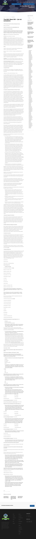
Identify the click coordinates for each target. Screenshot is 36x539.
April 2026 (30, 53)
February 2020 (30, 98)
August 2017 (30, 120)
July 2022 (30, 78)
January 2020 (30, 99)
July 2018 (30, 112)
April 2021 (30, 87)
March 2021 (30, 88)
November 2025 (30, 57)
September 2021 (30, 83)
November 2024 (30, 65)
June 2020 (30, 95)
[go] (33, 18)
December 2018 (30, 108)
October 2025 (30, 58)
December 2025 (30, 56)
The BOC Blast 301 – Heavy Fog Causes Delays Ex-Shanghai (6, 497)
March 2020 (30, 97)
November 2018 (30, 109)
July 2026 (30, 51)
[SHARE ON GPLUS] (6, 491)
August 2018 (30, 111)
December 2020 (30, 90)
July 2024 (30, 67)
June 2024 (30, 68)
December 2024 (30, 64)
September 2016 (30, 125)
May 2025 (30, 61)
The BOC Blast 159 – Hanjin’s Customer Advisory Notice (20, 497)
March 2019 (30, 106)
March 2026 (30, 54)
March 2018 (30, 115)
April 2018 (30, 114)
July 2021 (30, 85)
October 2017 (30, 118)
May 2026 (30, 52)
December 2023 (30, 70)
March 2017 (30, 122)
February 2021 (30, 89)
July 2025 (30, 60)
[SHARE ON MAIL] (9, 491)
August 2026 (30, 50)
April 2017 (30, 121)
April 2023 (30, 75)
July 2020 (30, 94)
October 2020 (30, 92)
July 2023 (30, 73)
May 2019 (30, 104)
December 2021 (30, 81)
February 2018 (30, 116)
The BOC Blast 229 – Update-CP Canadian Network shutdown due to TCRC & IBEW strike (13, 497)
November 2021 (30, 82)
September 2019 (30, 101)
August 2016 (30, 126)
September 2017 (30, 119)
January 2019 (30, 107)
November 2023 (30, 71)
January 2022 (30, 80)
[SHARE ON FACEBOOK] (5, 491)
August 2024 (30, 66)
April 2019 (30, 105)
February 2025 (30, 63)
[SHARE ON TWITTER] (4, 491)
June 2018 (30, 113)
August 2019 (30, 102)
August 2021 (30, 84)
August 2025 (30, 59)
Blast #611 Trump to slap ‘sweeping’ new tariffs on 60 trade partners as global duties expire (30, 46)
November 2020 (30, 91)
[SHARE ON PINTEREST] (7, 491)
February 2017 (30, 123)
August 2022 (30, 77)
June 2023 (30, 74)
